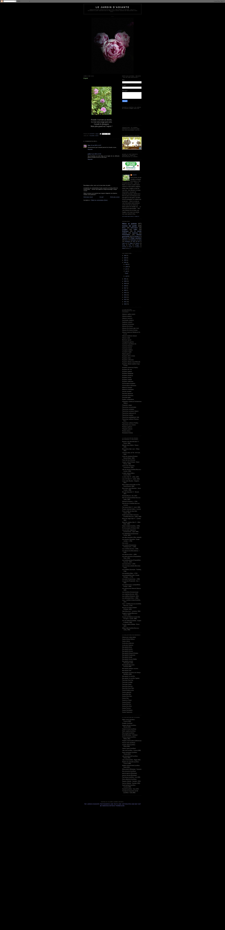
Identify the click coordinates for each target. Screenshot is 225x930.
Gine (89, 145)
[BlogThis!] (104, 134)
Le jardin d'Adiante (112, 7)
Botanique (125, 231)
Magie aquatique (136, 238)
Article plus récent (88, 197)
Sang (123, 245)
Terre (134, 241)
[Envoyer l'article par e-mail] (100, 133)
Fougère (92, 135)
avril (126, 276)
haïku (96, 135)
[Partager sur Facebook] (108, 134)
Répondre (90, 149)
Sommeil (124, 246)
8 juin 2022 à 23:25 (96, 154)
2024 (125, 258)
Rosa (124, 228)
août (126, 264)
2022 (125, 262)
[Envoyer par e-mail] (103, 134)
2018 (125, 285)
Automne (135, 233)
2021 (125, 279)
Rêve (128, 248)
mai (126, 271)
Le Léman (135, 236)
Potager (137, 245)
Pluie (130, 245)
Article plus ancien (115, 197)
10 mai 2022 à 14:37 (96, 145)
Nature (123, 248)
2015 (125, 292)
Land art (124, 243)
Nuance (137, 243)
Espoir (126, 273)
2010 (125, 304)
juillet (126, 266)
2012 (125, 299)
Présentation (126, 234)
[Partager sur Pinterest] (109, 134)
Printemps (127, 241)
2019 (125, 283)
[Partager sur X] (106, 134)
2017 (125, 288)
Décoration (134, 228)
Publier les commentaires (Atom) (99, 200)
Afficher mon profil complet (130, 216)
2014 (125, 295)
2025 (125, 255)
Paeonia (124, 238)
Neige (131, 243)
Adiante (134, 174)
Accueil (101, 197)
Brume (130, 246)
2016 (125, 290)
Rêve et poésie (129, 224)
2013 (125, 297)
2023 (125, 260)
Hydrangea (133, 240)
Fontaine (137, 246)
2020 (125, 281)
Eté (139, 241)
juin (126, 269)
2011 (125, 301)
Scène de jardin (129, 226)
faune (140, 240)
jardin (89, 154)
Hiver (126, 240)
